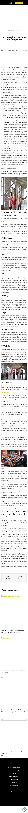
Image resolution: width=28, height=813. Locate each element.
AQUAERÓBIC (5, 392)
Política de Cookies (14, 779)
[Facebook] (12, 797)
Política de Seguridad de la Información (14, 791)
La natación (4, 262)
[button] (4, 3)
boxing (4, 299)
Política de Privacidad (14, 776)
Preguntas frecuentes (14, 762)
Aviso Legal (14, 773)
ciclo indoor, (4, 249)
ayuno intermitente (18, 157)
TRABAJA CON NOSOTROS (14, 767)
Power (3, 358)
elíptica (3, 421)
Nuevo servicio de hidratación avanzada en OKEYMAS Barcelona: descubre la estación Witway (13, 754)
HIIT (15, 285)
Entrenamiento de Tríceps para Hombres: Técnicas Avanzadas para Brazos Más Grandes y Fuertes (13, 712)
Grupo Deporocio (14, 785)
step (2, 320)
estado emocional (14, 491)
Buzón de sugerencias (14, 788)
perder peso (4, 220)
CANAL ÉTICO (14, 782)
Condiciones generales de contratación (14, 770)
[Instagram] (16, 797)
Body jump (4, 336)
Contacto (14, 764)
